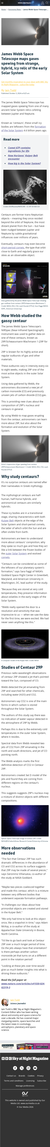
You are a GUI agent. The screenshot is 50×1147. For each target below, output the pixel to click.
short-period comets (12, 247)
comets (5, 557)
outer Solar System (16, 553)
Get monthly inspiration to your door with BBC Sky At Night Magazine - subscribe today (24, 83)
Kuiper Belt (7, 520)
